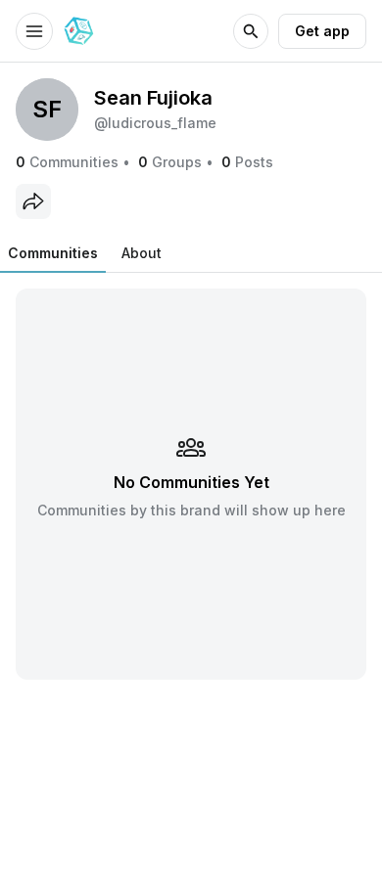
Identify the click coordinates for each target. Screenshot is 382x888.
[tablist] (84, 253)
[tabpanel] (191, 483)
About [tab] (141, 252)
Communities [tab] (53, 252)
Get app (322, 30)
